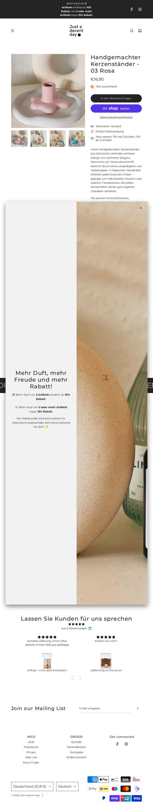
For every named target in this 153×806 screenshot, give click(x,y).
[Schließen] (141, 208)
